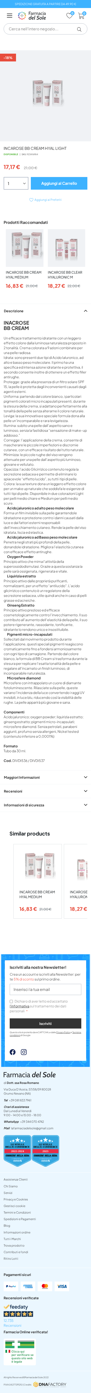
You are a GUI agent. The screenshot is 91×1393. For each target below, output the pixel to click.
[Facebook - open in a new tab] (13, 1053)
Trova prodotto (14, 1245)
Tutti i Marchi (12, 1239)
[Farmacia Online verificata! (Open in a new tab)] (20, 1364)
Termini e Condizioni (17, 1212)
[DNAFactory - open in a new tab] (50, 1385)
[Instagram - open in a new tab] (21, 1053)
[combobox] (45, 28)
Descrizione (14, 311)
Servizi (8, 1193)
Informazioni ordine (17, 1232)
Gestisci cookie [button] (14, 1206)
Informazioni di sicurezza (24, 805)
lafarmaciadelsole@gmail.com (32, 1128)
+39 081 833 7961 (20, 1100)
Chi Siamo (11, 1186)
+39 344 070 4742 (32, 1121)
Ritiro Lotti (11, 1258)
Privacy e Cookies (16, 1199)
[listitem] (37, 881)
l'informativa (19, 1006)
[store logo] (40, 16)
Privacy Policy (63, 1032)
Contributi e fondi (16, 1252)
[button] (81, 29)
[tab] (45, 311)
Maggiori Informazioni (22, 777)
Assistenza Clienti (16, 1179)
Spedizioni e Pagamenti (20, 1219)
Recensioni (13, 791)
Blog (7, 1225)
